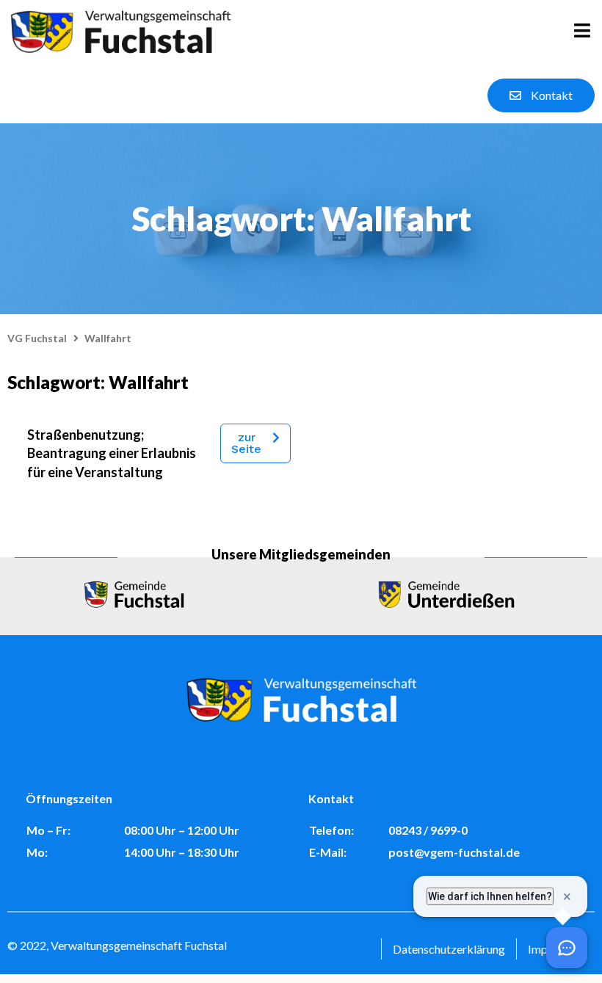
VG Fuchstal (37, 338)
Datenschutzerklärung (449, 949)
